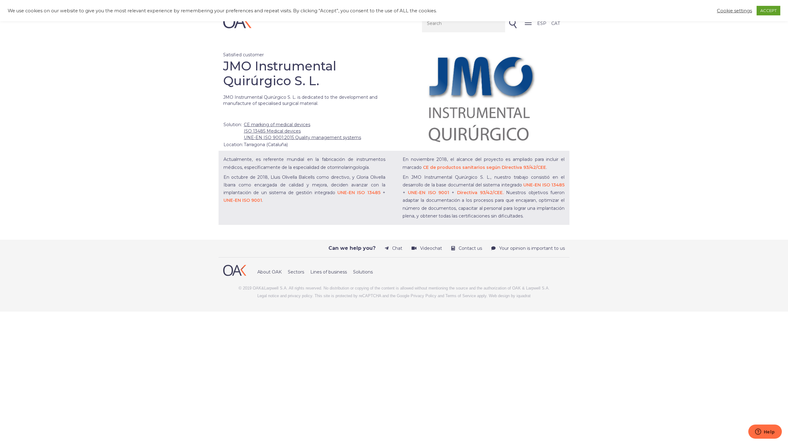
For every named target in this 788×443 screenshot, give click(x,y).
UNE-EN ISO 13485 (358, 192)
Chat (396, 248)
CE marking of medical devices (277, 124)
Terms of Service (460, 295)
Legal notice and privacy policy (284, 295)
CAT (555, 23)
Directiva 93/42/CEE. (480, 192)
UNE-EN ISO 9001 (242, 200)
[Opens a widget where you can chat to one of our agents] (765, 432)
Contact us (469, 248)
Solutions (363, 272)
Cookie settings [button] (734, 11)
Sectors (296, 272)
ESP (541, 23)
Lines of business (328, 272)
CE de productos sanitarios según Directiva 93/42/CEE (484, 167)
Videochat (430, 248)
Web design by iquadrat (510, 295)
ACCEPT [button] (768, 10)
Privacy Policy (423, 295)
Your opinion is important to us (531, 248)
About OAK (269, 272)
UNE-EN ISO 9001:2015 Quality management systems (302, 137)
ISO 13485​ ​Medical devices (272, 131)
